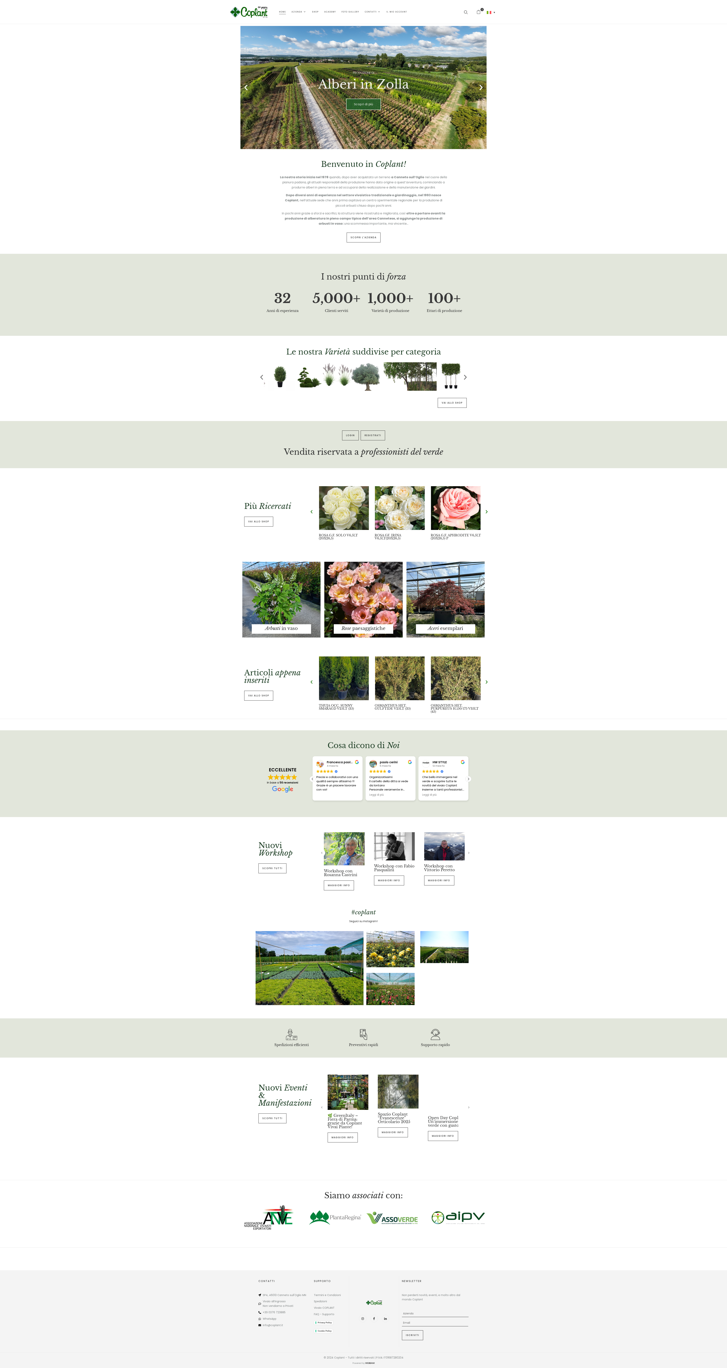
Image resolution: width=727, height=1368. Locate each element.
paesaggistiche (363, 628)
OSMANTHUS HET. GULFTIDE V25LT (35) (449, 707)
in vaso (281, 628)
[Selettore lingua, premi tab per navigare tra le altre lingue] (491, 12)
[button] (480, 11)
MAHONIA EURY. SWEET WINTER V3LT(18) (339, 707)
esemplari (445, 628)
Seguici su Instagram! (363, 921)
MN (304, 1295)
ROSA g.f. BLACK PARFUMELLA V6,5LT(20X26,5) (456, 536)
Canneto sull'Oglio (289, 1295)
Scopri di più (363, 108)
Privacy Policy (325, 1322)
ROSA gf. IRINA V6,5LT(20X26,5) (332, 536)
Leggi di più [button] (376, 795)
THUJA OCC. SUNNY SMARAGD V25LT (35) (392, 707)
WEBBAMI (370, 1363)
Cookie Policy (325, 1331)
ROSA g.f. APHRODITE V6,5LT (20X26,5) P (400, 536)
